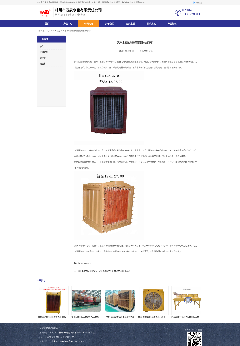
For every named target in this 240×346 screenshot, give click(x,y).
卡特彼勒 (44, 52)
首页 (47, 24)
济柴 (42, 46)
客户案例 (130, 24)
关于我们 (109, 24)
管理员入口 (73, 341)
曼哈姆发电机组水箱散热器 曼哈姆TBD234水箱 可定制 (61, 317)
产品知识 (172, 24)
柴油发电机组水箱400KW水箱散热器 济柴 (89, 317)
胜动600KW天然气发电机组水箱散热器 (188, 317)
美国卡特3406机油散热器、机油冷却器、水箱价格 (159, 317)
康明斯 (43, 58)
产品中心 (67, 24)
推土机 (43, 64)
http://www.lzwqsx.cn (82, 263)
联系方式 (151, 24)
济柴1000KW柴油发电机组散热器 (120, 317)
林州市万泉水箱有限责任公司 (71, 333)
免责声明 (64, 341)
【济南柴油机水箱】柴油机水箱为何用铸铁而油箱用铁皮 (106, 271)
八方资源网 (54, 341)
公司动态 (88, 24)
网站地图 (82, 341)
